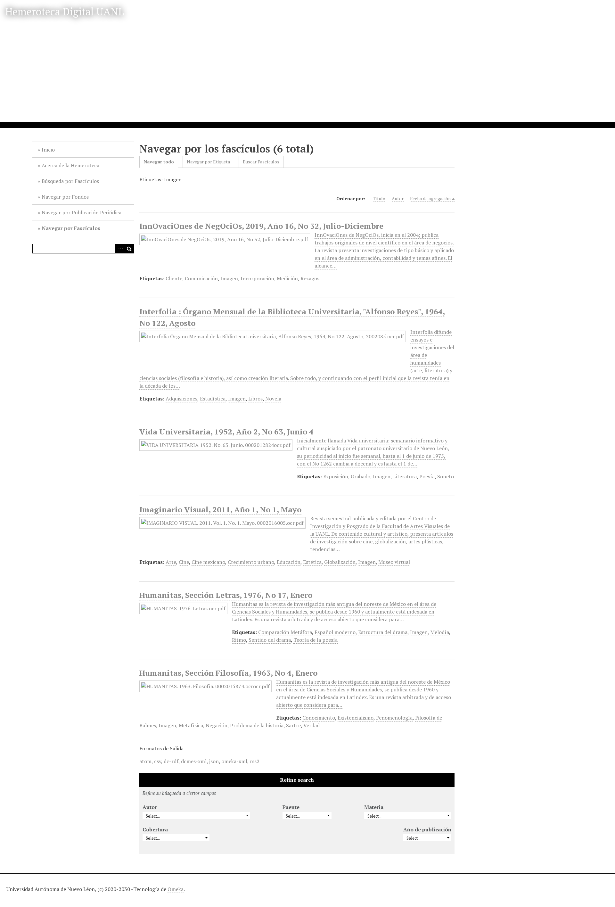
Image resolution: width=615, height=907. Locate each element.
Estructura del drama (382, 632)
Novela (273, 398)
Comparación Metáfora (285, 632)
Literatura (405, 476)
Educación (288, 561)
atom (145, 761)
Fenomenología (394, 717)
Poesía (427, 476)
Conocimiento (318, 717)
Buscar (129, 248)
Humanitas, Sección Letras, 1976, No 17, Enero (225, 595)
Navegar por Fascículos (71, 228)
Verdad (311, 725)
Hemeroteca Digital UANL (64, 11)
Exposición (335, 476)
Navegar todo (159, 162)
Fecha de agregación (430, 198)
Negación (216, 725)
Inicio (48, 149)
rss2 (254, 761)
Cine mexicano (208, 561)
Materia (373, 807)
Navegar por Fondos (65, 196)
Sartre (293, 725)
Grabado (360, 476)
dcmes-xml (194, 761)
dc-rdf (171, 761)
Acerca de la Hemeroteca (70, 165)
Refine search (297, 779)
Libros (255, 398)
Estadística (213, 398)
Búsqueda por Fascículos (70, 181)
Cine (184, 561)
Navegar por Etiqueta (208, 162)
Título (379, 198)
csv (157, 761)
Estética (312, 561)
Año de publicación (427, 829)
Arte (171, 561)
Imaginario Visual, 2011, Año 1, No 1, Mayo (220, 509)
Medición (287, 278)
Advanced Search (119, 248)
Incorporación (257, 278)
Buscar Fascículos (261, 162)
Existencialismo (355, 717)
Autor (398, 198)
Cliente (174, 278)
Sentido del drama (270, 639)
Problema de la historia (256, 725)
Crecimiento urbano (251, 561)
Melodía (439, 632)
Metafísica (191, 725)
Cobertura (155, 829)
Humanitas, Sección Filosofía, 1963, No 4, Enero (228, 673)
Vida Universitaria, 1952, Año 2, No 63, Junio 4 (226, 431)
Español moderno (335, 632)
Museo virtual (394, 561)
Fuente (291, 807)
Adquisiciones (181, 398)
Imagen (229, 278)
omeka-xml (234, 761)
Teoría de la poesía (315, 639)
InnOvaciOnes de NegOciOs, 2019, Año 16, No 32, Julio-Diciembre (261, 226)
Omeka (176, 889)
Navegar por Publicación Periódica (81, 212)
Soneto (445, 476)
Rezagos (309, 278)
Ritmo (239, 639)
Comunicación (201, 278)
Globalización (340, 561)
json (214, 761)
